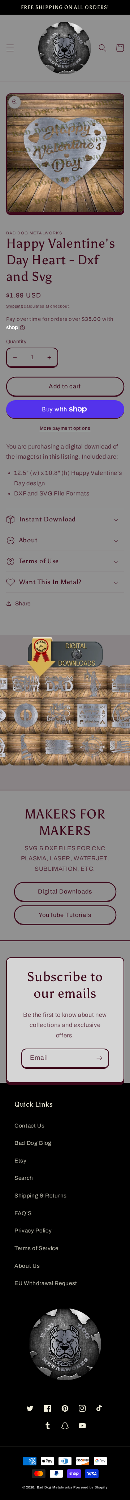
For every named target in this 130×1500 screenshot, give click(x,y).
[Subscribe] (99, 1058)
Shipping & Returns (40, 1195)
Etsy (20, 1160)
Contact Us (29, 1125)
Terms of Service (36, 1248)
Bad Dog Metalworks (55, 1487)
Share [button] (23, 603)
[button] (9, 48)
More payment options (65, 428)
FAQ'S (22, 1213)
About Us (27, 1266)
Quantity (16, 341)
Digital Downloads (65, 891)
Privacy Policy (33, 1230)
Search (23, 1178)
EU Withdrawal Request (45, 1283)
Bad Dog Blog (33, 1143)
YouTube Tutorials (65, 915)
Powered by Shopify (90, 1487)
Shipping (14, 306)
